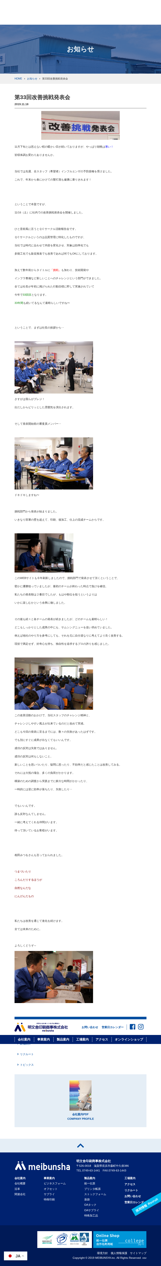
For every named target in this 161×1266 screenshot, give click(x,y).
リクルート (27, 1054)
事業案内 (43, 1039)
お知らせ (32, 78)
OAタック (90, 1204)
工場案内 (82, 1039)
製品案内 (63, 1039)
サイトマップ (138, 1253)
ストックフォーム (95, 1194)
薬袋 (87, 1199)
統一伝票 (89, 1183)
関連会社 (20, 1194)
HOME (18, 78)
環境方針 (102, 1253)
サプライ (49, 1194)
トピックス (27, 1064)
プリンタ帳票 (92, 1188)
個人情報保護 (119, 1253)
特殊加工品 (91, 1215)
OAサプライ (91, 1210)
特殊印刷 (49, 1199)
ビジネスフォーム (55, 1183)
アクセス (102, 1039)
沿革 (17, 1188)
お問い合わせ (90, 1027)
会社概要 (20, 1183)
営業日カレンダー (113, 1027)
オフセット (51, 1188)
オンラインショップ (129, 1039)
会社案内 (24, 1039)
